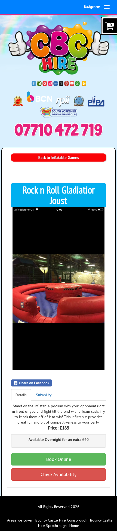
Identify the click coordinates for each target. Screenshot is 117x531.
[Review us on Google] (44, 83)
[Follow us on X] (61, 83)
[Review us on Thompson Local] (55, 83)
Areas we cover (20, 520)
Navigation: (92, 6)
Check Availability (58, 474)
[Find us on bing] (84, 83)
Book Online (58, 459)
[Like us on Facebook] (34, 83)
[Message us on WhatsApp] (77, 83)
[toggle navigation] (107, 7)
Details (21, 394)
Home (74, 525)
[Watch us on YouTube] (72, 83)
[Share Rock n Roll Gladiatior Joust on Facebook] (58, 382)
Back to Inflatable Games (58, 157)
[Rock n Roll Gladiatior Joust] (58, 288)
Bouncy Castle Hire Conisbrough (61, 520)
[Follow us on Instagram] (50, 83)
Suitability (44, 394)
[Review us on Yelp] (66, 83)
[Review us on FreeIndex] (39, 83)
